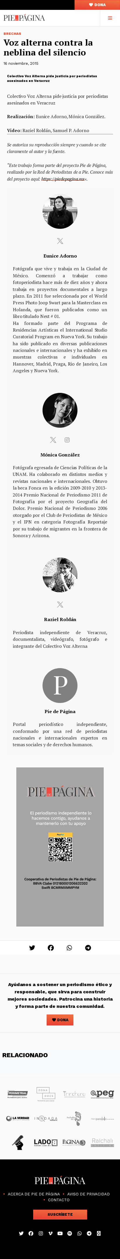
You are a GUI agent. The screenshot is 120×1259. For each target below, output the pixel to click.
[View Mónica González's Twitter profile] (53, 440)
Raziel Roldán (60, 619)
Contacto (59, 1200)
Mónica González (60, 455)
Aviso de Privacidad (88, 1194)
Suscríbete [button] (60, 1214)
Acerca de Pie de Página (34, 1194)
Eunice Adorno (60, 256)
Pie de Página (60, 711)
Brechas (12, 34)
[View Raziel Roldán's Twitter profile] (60, 604)
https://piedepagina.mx (62, 179)
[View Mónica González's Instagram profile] (67, 440)
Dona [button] (99, 5)
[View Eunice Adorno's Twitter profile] (60, 241)
